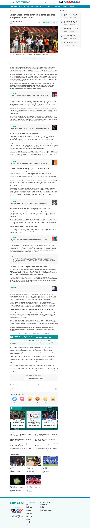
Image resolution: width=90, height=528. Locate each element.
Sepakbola (29, 513)
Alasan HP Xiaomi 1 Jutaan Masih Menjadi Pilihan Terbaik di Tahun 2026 (29, 95)
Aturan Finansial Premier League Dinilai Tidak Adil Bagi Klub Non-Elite (18, 424)
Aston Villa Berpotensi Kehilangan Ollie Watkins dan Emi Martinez (46, 435)
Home (11, 6)
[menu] (10, 2)
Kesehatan (26, 6)
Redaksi (42, 506)
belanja (39, 120)
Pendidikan (51, 6)
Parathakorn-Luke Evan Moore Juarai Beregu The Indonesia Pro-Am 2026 (70, 43)
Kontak (42, 507)
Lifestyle (20, 6)
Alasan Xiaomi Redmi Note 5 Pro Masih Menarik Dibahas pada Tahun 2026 (30, 128)
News (32, 6)
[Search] (43, 2)
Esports (28, 512)
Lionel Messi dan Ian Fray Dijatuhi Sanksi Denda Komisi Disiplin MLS (70, 22)
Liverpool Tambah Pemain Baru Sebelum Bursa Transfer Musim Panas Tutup (49, 424)
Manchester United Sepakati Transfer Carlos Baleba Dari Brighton (33, 424)
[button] (11, 420)
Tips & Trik (71, 6)
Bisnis (15, 6)
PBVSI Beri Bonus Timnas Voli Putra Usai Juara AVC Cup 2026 (33, 489)
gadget (39, 156)
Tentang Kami (43, 504)
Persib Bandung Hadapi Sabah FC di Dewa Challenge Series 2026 (50, 470)
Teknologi (57, 6)
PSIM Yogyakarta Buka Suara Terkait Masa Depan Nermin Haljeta (45, 440)
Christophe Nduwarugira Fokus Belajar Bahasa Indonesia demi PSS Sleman (20, 444)
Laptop (28, 520)
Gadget (28, 519)
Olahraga (37, 6)
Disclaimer (43, 509)
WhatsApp (46, 22)
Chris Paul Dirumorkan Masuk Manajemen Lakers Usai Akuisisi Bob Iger (34, 470)
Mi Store (16, 67)
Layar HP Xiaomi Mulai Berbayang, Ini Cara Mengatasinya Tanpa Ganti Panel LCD (29, 240)
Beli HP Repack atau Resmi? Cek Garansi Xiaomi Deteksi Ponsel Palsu (29, 289)
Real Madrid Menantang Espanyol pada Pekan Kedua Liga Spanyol (20, 440)
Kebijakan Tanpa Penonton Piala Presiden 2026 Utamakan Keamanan (16, 489)
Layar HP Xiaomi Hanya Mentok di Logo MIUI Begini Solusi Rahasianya (29, 163)
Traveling (65, 6)
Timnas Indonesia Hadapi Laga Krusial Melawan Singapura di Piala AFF (16, 470)
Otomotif (44, 6)
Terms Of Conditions (45, 510)
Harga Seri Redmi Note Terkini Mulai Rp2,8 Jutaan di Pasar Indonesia (29, 203)
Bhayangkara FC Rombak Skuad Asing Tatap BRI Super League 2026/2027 (21, 435)
